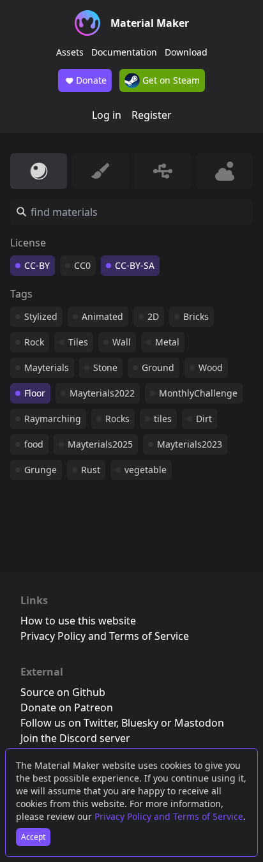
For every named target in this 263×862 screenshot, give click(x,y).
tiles (163, 418)
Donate (91, 80)
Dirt (204, 418)
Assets (70, 52)
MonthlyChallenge (198, 393)
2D (153, 316)
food (33, 444)
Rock (34, 342)
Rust (90, 470)
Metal (167, 342)
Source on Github (62, 692)
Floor (34, 393)
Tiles (78, 342)
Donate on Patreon (66, 707)
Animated (102, 316)
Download (186, 52)
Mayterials (46, 367)
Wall (121, 342)
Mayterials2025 (100, 444)
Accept (33, 836)
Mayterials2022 (102, 393)
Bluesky (139, 723)
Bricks (196, 316)
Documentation (124, 52)
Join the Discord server (75, 738)
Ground (158, 367)
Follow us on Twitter (68, 723)
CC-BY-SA (134, 265)
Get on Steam (170, 80)
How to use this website (78, 621)
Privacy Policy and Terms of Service (168, 816)
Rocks (117, 418)
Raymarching (52, 418)
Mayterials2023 (189, 444)
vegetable (145, 470)
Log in (106, 115)
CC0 (82, 265)
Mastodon (199, 723)
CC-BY (37, 265)
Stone (105, 367)
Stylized (40, 316)
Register (152, 115)
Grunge (40, 470)
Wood (211, 367)
